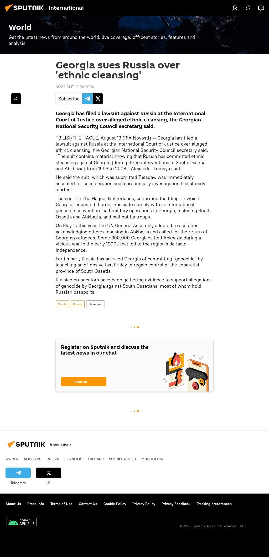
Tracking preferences (214, 503)
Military (96, 458)
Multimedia (152, 458)
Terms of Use (61, 503)
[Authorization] (235, 8)
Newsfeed (95, 304)
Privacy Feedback (176, 503)
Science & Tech (122, 458)
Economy (73, 458)
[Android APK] (21, 523)
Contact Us (88, 503)
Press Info (35, 503)
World (62, 304)
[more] (16, 98)
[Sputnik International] (26, 12)
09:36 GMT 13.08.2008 (75, 86)
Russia (77, 304)
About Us (13, 503)
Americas (32, 458)
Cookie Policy (115, 503)
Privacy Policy (143, 503)
